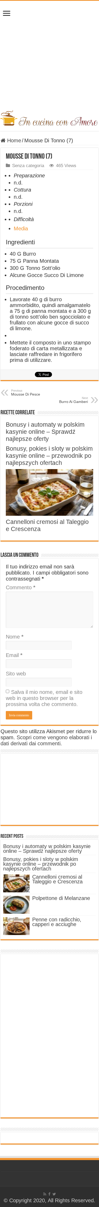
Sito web (16, 673)
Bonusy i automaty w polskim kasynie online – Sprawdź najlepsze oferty (45, 431)
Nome (14, 637)
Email (14, 655)
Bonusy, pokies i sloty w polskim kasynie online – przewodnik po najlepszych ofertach (49, 455)
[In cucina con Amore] (49, 117)
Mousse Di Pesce (25, 392)
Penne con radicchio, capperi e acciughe (56, 922)
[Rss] (45, 1194)
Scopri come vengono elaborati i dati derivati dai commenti (46, 740)
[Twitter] (54, 1194)
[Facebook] (49, 1194)
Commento (20, 587)
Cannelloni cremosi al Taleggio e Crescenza (57, 879)
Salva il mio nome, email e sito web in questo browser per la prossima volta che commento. (44, 698)
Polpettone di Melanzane (61, 898)
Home (13, 140)
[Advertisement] (49, 58)
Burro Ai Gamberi (73, 400)
